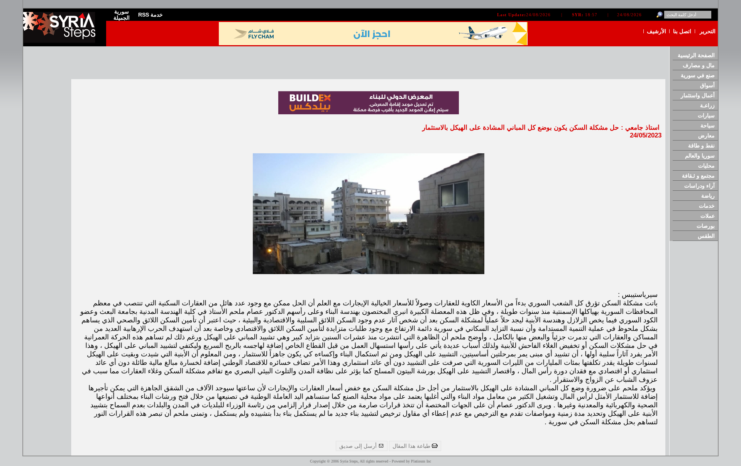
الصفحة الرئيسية (696, 55)
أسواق (707, 85)
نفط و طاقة (701, 145)
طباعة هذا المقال (412, 446)
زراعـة (707, 105)
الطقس (706, 236)
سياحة (707, 125)
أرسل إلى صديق (358, 446)
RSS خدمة (150, 15)
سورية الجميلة (121, 14)
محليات (706, 166)
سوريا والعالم (700, 156)
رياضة (708, 196)
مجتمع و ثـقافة (698, 176)
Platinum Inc (421, 461)
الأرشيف (656, 31)
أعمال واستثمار (698, 95)
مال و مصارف (699, 65)
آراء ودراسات (699, 186)
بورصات (706, 226)
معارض (706, 135)
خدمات (707, 206)
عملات (707, 216)
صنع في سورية (698, 75)
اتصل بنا (682, 31)
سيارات (706, 115)
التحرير (708, 31)
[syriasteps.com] (61, 41)
